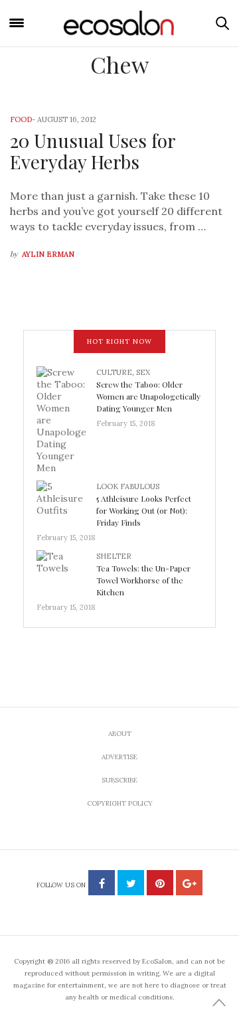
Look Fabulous (127, 486)
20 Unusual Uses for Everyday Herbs (92, 151)
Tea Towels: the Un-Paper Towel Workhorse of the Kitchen (143, 580)
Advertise (119, 757)
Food (21, 119)
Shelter (113, 556)
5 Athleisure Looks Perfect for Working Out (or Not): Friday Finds (143, 510)
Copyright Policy (120, 803)
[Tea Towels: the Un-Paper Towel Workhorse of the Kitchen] (66, 571)
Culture (114, 372)
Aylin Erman (48, 254)
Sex (143, 372)
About (119, 733)
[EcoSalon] (119, 23)
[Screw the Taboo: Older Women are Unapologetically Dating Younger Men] (66, 419)
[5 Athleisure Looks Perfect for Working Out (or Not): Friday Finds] (66, 502)
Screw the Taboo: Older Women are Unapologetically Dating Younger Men (148, 396)
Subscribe (119, 780)
